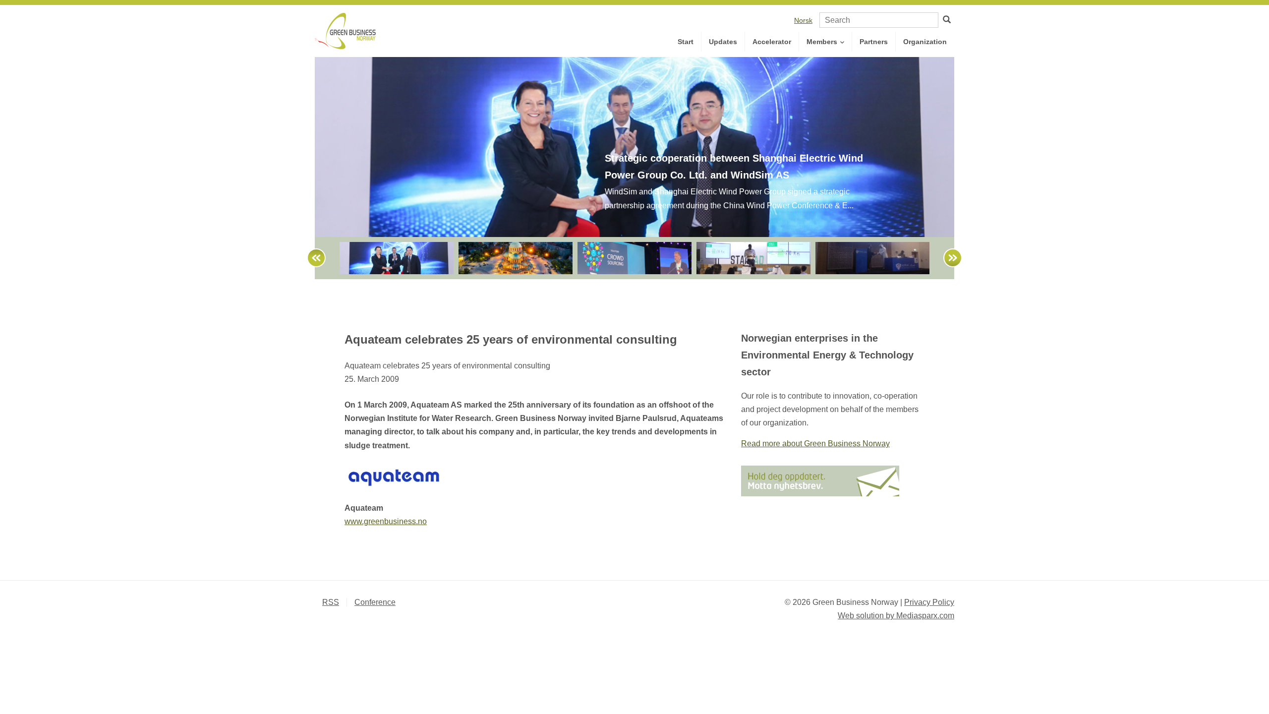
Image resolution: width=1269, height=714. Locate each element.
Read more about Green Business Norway (815, 443)
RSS (330, 602)
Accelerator (771, 42)
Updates (723, 42)
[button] (311, 258)
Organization (925, 42)
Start (685, 42)
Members (823, 42)
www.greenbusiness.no (386, 521)
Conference (375, 602)
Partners (874, 42)
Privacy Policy (929, 602)
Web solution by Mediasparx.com (896, 615)
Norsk (803, 20)
